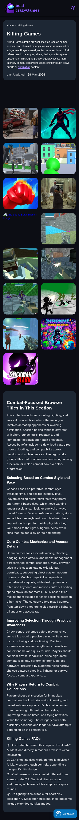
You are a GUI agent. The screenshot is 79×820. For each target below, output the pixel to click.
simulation (24, 67)
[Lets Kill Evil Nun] (58, 193)
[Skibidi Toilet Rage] (20, 158)
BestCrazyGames (23, 8)
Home (10, 25)
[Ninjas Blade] (58, 123)
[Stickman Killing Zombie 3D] (58, 298)
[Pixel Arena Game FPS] (20, 263)
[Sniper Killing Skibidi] (58, 158)
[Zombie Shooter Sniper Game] (20, 123)
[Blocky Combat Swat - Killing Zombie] (20, 334)
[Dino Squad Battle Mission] (20, 228)
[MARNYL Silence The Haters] (58, 334)
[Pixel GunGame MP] (58, 263)
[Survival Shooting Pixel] (20, 298)
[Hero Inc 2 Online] (20, 193)
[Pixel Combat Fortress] (58, 228)
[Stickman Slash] (20, 369)
